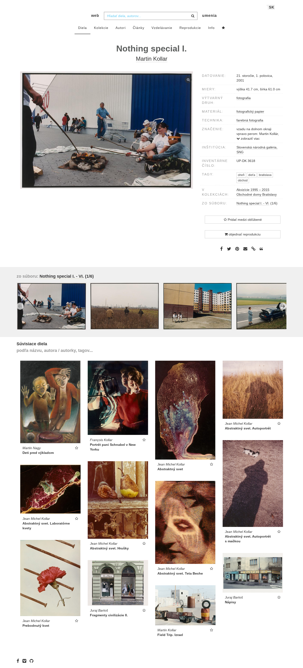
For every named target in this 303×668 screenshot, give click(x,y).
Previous (20, 306)
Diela (82, 28)
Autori (121, 28)
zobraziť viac (250, 138)
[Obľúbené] (223, 28)
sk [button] (271, 7)
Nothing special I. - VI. (252, 203)
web (95, 16)
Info (211, 28)
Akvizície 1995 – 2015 (252, 190)
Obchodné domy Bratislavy (256, 194)
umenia (209, 16)
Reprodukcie (190, 28)
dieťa (251, 175)
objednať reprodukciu (244, 234)
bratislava (265, 175)
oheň (241, 175)
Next (282, 306)
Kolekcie (101, 28)
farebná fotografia (249, 120)
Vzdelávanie (162, 28)
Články (138, 28)
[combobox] (150, 16)
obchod (243, 180)
